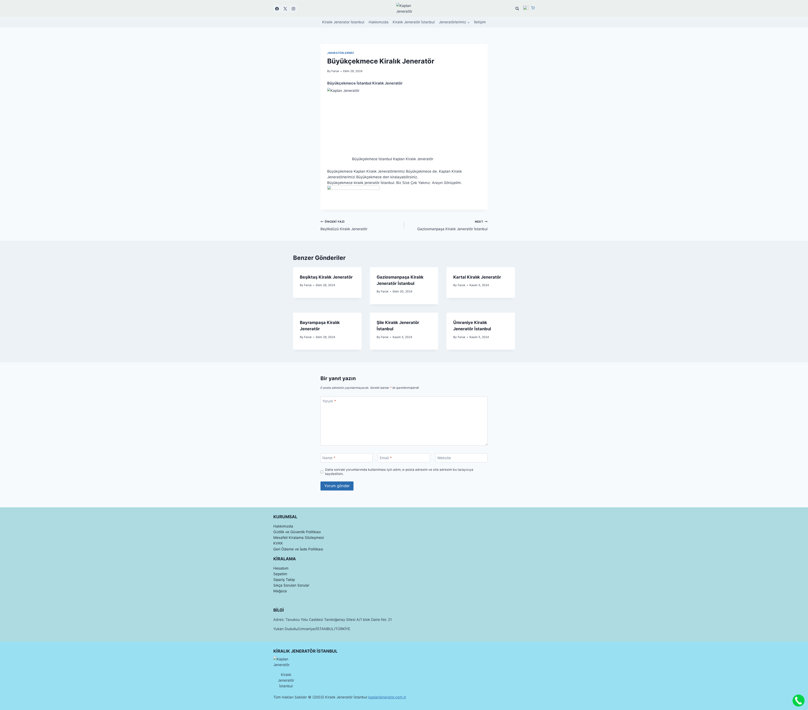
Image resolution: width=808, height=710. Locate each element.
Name (328, 458)
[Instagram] (293, 8)
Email (386, 458)
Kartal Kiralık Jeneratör (477, 277)
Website (444, 458)
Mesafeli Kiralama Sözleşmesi (298, 537)
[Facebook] (276, 8)
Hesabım (280, 568)
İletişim (480, 22)
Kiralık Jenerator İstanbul (343, 22)
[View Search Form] (517, 8)
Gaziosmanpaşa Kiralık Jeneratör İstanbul (452, 225)
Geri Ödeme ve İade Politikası (298, 549)
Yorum (329, 401)
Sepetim (280, 574)
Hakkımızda (378, 22)
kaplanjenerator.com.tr (387, 697)
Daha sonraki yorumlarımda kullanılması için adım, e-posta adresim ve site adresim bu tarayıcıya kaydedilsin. (399, 472)
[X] (285, 8)
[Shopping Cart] (533, 8)
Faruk (335, 71)
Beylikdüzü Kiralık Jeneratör (343, 225)
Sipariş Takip (284, 580)
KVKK (278, 543)
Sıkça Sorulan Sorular (291, 585)
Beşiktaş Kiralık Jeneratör (326, 277)
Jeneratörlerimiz (340, 52)
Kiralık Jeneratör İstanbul (414, 22)
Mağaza (280, 591)
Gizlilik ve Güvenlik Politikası (297, 532)
